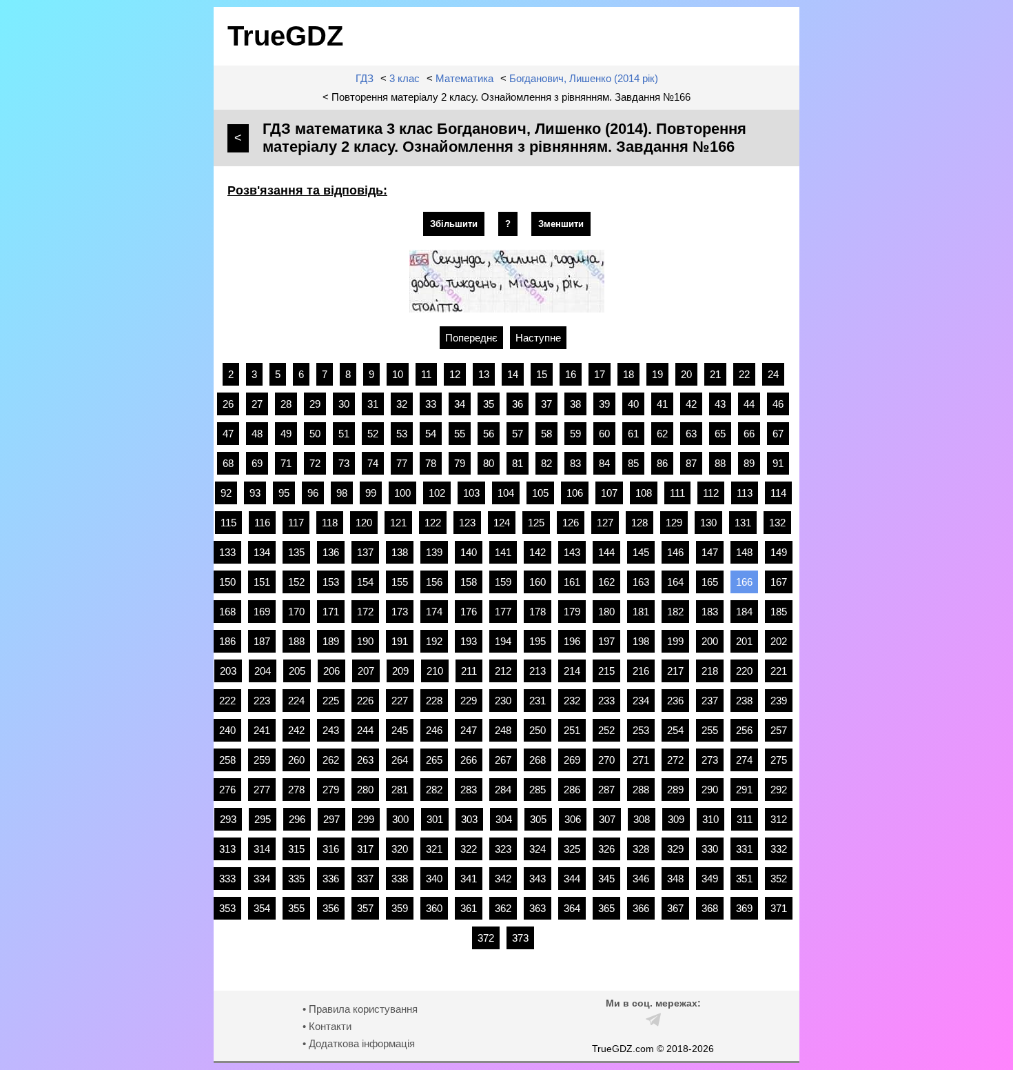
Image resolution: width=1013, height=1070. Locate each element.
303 (469, 819)
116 (262, 522)
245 (399, 730)
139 (434, 552)
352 (778, 878)
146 (675, 552)
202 (778, 641)
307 (607, 819)
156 (434, 582)
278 (296, 789)
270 (606, 760)
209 (400, 671)
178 (537, 611)
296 (297, 819)
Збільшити (454, 224)
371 (778, 908)
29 (314, 404)
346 (641, 878)
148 (744, 552)
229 (468, 700)
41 (662, 404)
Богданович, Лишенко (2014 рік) (583, 78)
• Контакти (327, 1026)
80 (488, 463)
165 (710, 582)
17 (599, 374)
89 (749, 463)
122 (432, 522)
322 (468, 849)
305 (538, 819)
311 (745, 819)
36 (517, 404)
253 (641, 730)
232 (572, 700)
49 (285, 433)
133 (227, 552)
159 (503, 582)
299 (366, 819)
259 (262, 760)
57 (517, 433)
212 (503, 671)
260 (296, 760)
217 (675, 671)
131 (743, 522)
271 (641, 760)
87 (691, 463)
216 (641, 671)
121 (398, 522)
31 (372, 404)
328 (641, 849)
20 (686, 374)
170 (296, 611)
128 (639, 522)
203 (228, 671)
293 (228, 819)
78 (430, 463)
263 (365, 760)
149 (778, 552)
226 (365, 700)
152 (296, 582)
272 (675, 760)
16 (570, 374)
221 (778, 671)
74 (372, 463)
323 (503, 849)
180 (606, 611)
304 (503, 819)
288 (641, 789)
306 (572, 819)
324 (537, 849)
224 (296, 700)
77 (401, 463)
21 (715, 374)
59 (575, 433)
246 (434, 730)
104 (506, 493)
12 (454, 374)
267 (503, 760)
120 (364, 522)
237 (710, 700)
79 (459, 463)
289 (675, 789)
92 (226, 493)
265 (434, 760)
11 (426, 374)
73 (343, 463)
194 (503, 641)
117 (296, 522)
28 (285, 404)
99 (370, 493)
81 (517, 463)
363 (537, 908)
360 (434, 908)
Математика (464, 78)
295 (262, 819)
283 (468, 789)
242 (296, 730)
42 (691, 404)
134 (262, 552)
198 (641, 641)
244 (365, 730)
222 (227, 700)
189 (331, 641)
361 (468, 908)
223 (262, 700)
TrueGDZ (285, 36)
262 (331, 760)
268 (537, 760)
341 (468, 878)
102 (437, 493)
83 (575, 463)
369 (744, 908)
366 (641, 908)
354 (262, 908)
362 (503, 908)
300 (400, 819)
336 (331, 878)
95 (283, 493)
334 (262, 878)
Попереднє (471, 338)
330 (710, 849)
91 (778, 463)
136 (331, 552)
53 (401, 433)
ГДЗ (365, 78)
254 (675, 730)
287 (606, 789)
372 (486, 938)
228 (434, 700)
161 (572, 582)
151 (262, 582)
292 (778, 789)
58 (546, 433)
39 (604, 404)
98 (341, 493)
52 (372, 433)
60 (604, 433)
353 (227, 908)
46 (778, 404)
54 (430, 433)
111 (677, 493)
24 (773, 374)
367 (675, 908)
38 (575, 404)
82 (546, 463)
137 (365, 552)
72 (314, 463)
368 (710, 908)
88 (720, 463)
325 (572, 849)
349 (710, 878)
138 (399, 552)
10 (397, 374)
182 (675, 611)
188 (296, 641)
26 (228, 404)
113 (745, 493)
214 (572, 671)
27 (257, 404)
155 (399, 582)
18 (628, 374)
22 (744, 374)
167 (778, 582)
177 (503, 611)
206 (331, 671)
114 (778, 493)
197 (606, 641)
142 (537, 552)
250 (537, 730)
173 (399, 611)
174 (434, 611)
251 (572, 730)
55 (459, 433)
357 (365, 908)
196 (572, 641)
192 (434, 641)
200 (710, 641)
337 (365, 878)
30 (343, 404)
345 (606, 878)
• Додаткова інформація (359, 1043)
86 (662, 463)
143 (572, 552)
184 (744, 611)
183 (710, 611)
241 (262, 730)
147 (710, 552)
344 (572, 878)
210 (435, 671)
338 (399, 878)
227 (399, 700)
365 (606, 908)
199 (675, 641)
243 (331, 730)
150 (227, 582)
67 (778, 433)
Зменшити (561, 224)
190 (365, 641)
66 (749, 433)
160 (537, 582)
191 (399, 641)
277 (262, 789)
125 (536, 522)
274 (744, 760)
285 (537, 789)
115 (228, 522)
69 (257, 463)
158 (468, 582)
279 (331, 789)
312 (778, 819)
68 (228, 463)
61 (633, 433)
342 (503, 878)
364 (572, 908)
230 (503, 700)
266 (468, 760)
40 (633, 404)
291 (744, 789)
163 (641, 582)
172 (365, 611)
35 (488, 404)
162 (606, 582)
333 (227, 878)
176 (468, 611)
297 (331, 819)
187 (262, 641)
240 (227, 730)
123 (467, 522)
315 (296, 849)
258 (227, 760)
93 (254, 493)
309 (676, 819)
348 (675, 878)
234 (641, 700)
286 (572, 789)
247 (468, 730)
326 (606, 849)
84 (604, 463)
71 (285, 463)
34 (459, 404)
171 (331, 611)
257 (778, 730)
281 (399, 789)
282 (434, 789)
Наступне (538, 338)
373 (520, 938)
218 (710, 671)
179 (572, 611)
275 (778, 760)
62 (662, 433)
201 (744, 641)
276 (227, 789)
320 (399, 849)
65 (720, 433)
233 (606, 700)
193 (468, 641)
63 (691, 433)
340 (434, 878)
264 (399, 760)
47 (228, 433)
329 (675, 849)
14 (512, 374)
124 (501, 522)
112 (711, 493)
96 (312, 493)
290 (710, 789)
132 (777, 522)
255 (710, 730)
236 (675, 700)
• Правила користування (360, 1009)
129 (674, 522)
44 (749, 404)
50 (314, 433)
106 (574, 493)
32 (401, 404)
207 (366, 671)
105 (540, 493)
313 (227, 849)
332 (778, 849)
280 (365, 789)
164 (675, 582)
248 (503, 730)
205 (297, 671)
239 (778, 700)
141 (503, 552)
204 (262, 671)
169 (262, 611)
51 (343, 433)
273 (710, 760)
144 (606, 552)
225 (331, 700)
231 (537, 700)
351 (744, 878)
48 (257, 433)
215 (606, 671)
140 (468, 552)
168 (227, 611)
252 (606, 730)
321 (434, 849)
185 (778, 611)
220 (744, 671)
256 (744, 730)
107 (609, 493)
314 (262, 849)
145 (641, 552)
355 (296, 908)
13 (483, 374)
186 (227, 641)
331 (744, 849)
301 (435, 819)
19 (657, 374)
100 (402, 493)
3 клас (404, 78)
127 (605, 522)
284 (503, 789)
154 (365, 582)
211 (469, 671)
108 (643, 493)
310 (710, 819)
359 (399, 908)
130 (708, 522)
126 (570, 522)
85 (633, 463)
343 (537, 878)
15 (541, 374)
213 (537, 671)
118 (330, 522)
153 (331, 582)
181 (641, 611)
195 (537, 641)
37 (546, 404)
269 (572, 760)
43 (720, 404)
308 (641, 819)
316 (331, 849)
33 (430, 404)
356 (331, 908)
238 (744, 700)
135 (296, 552)
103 (471, 493)
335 (296, 878)
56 (488, 433)
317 (365, 849)
